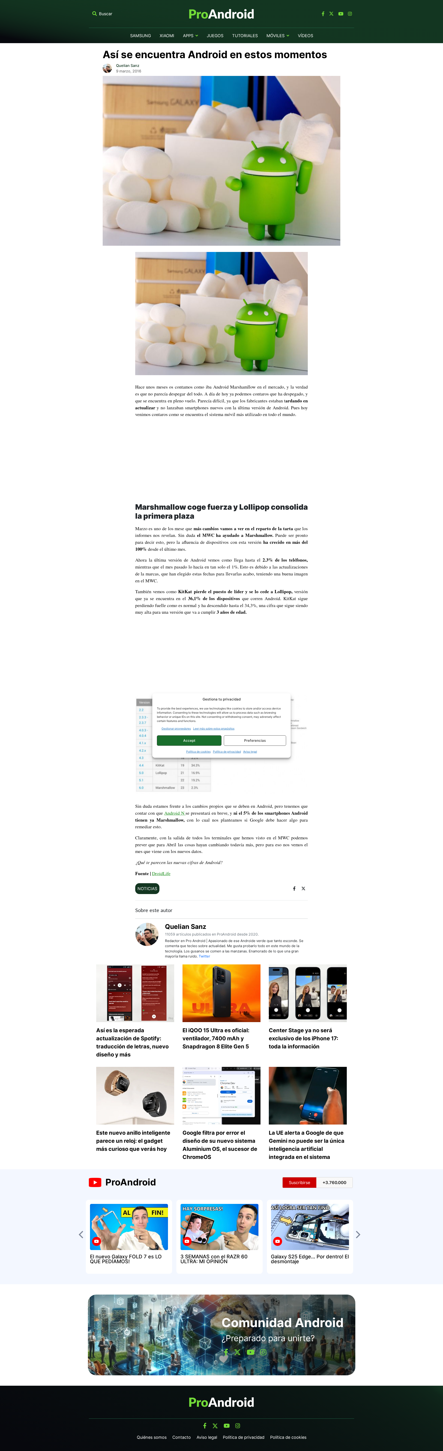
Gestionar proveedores (176, 728)
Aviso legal (250, 751)
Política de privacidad (227, 751)
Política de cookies (198, 751)
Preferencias (255, 740)
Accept (189, 740)
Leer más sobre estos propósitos (213, 728)
